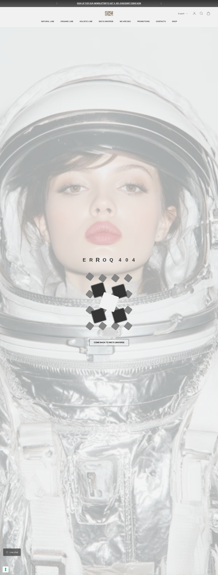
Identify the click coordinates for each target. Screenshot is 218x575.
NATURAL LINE (47, 21)
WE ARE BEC (125, 21)
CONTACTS (161, 21)
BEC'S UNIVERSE (106, 21)
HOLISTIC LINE (86, 21)
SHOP (174, 21)
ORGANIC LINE (66, 21)
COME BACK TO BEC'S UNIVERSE (109, 342)
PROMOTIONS (143, 21)
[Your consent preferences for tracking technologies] (6, 569)
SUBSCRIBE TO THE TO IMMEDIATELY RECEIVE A (109, 3)
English (181, 13)
